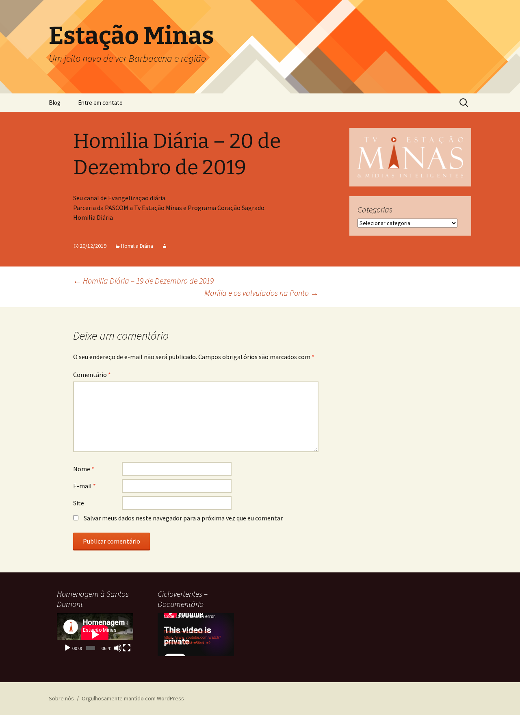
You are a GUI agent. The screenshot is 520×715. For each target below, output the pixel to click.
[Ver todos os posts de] (164, 245)
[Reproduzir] (67, 648)
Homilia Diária (137, 245)
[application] (95, 634)
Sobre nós (61, 698)
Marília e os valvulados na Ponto (261, 293)
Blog (55, 102)
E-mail (84, 486)
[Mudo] (118, 648)
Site (78, 503)
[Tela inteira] (127, 648)
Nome (83, 469)
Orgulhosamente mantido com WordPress (133, 698)
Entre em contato (100, 102)
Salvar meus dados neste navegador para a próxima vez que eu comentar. (184, 518)
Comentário (92, 374)
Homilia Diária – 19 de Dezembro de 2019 (143, 280)
